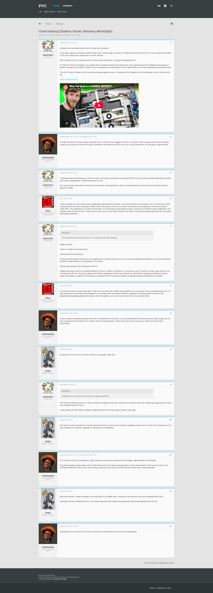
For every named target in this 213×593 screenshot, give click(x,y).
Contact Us (161, 588)
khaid (48, 371)
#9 (171, 384)
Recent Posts (62, 12)
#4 (171, 199)
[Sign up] (166, 6)
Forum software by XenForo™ (59, 577)
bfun (48, 211)
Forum (56, 6)
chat (40, 12)
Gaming (51, 35)
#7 (171, 313)
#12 (170, 491)
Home (152, 588)
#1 (171, 43)
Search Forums (49, 12)
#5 (171, 226)
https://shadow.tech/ (69, 79)
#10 (170, 420)
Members (67, 6)
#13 (170, 526)
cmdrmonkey (48, 157)
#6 (171, 286)
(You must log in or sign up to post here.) (159, 563)
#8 (171, 349)
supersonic (67, 35)
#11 (170, 455)
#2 (171, 137)
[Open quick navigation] (171, 23)
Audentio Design (60, 579)
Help (169, 588)
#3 (171, 173)
